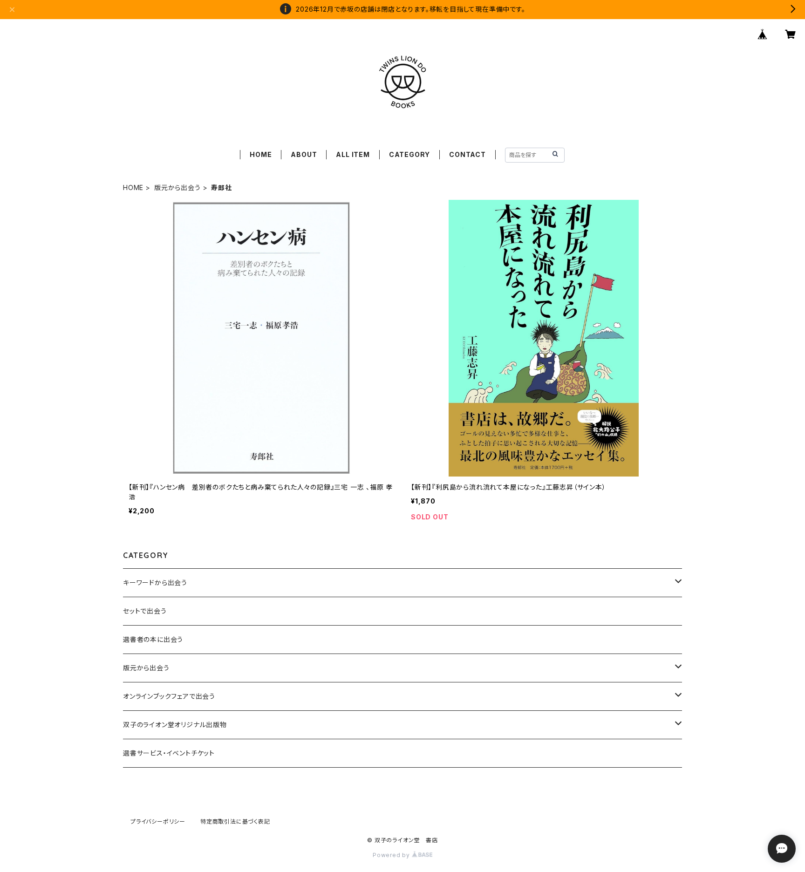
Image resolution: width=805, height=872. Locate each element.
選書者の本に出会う (153, 639)
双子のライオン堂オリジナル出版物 (175, 725)
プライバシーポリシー (157, 821)
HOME (261, 154)
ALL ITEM (352, 154)
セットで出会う (145, 611)
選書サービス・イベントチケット (169, 753)
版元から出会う (177, 187)
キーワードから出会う (155, 582)
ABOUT (304, 154)
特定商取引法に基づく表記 (235, 821)
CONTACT (467, 154)
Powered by (392, 855)
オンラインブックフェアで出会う (169, 696)
